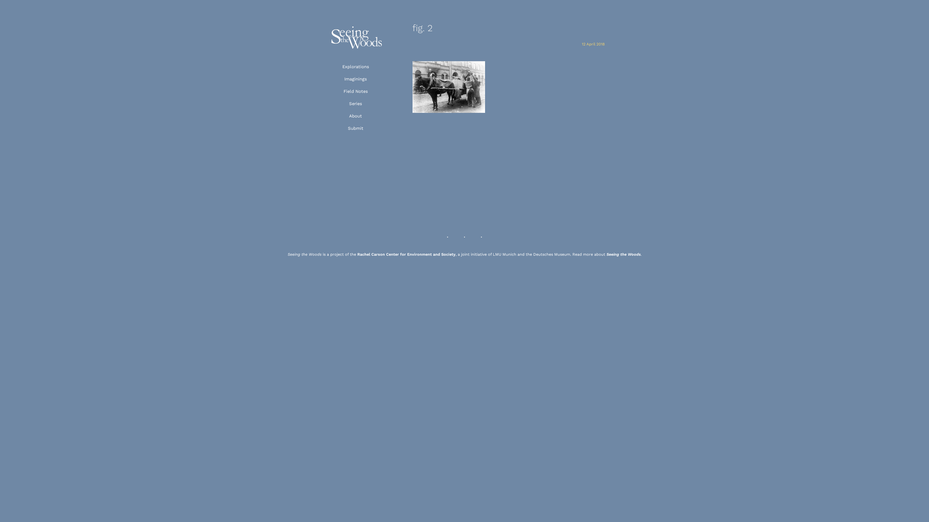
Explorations (355, 66)
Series (355, 103)
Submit (355, 128)
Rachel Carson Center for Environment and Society (406, 254)
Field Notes (356, 91)
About (355, 115)
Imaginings (355, 78)
